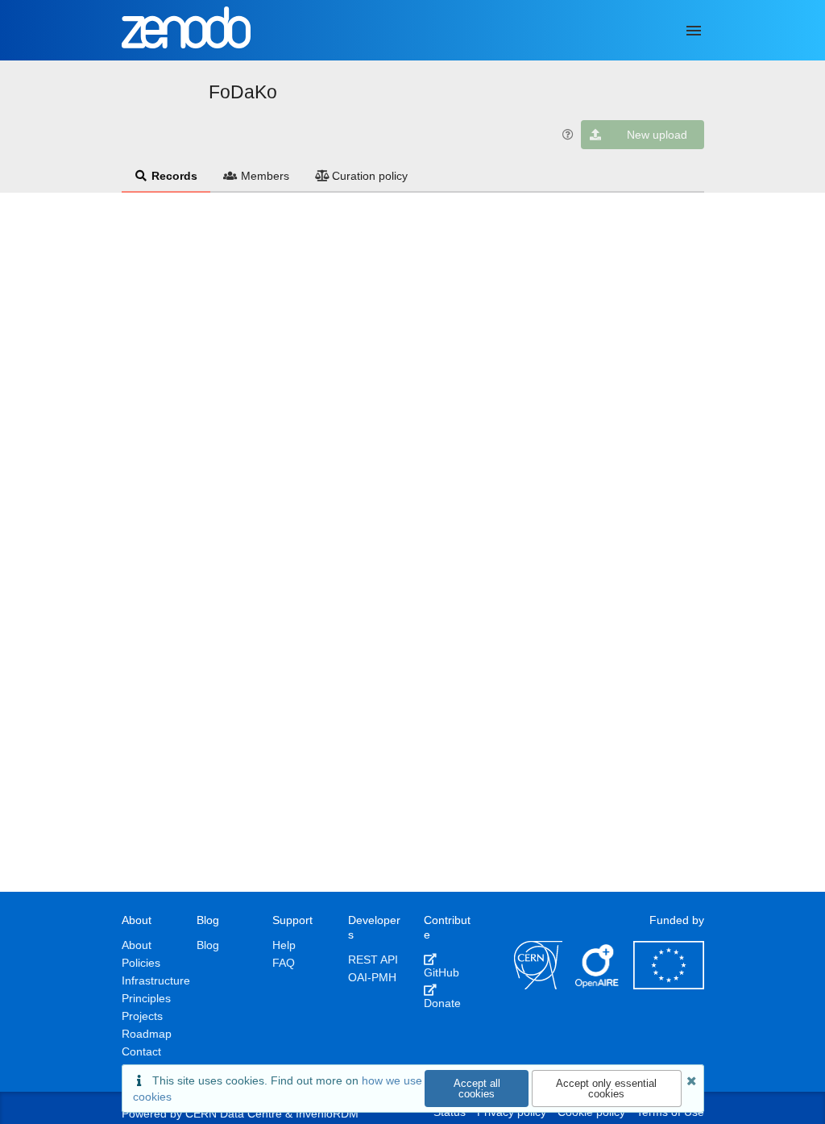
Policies (141, 962)
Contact (141, 1051)
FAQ (283, 962)
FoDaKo (243, 91)
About (136, 945)
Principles (146, 998)
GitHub (441, 972)
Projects (142, 1016)
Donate (442, 1003)
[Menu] (694, 30)
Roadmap (147, 1033)
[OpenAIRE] (598, 985)
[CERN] (538, 985)
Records (174, 175)
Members (265, 175)
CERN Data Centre (233, 1113)
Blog (208, 945)
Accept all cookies (477, 1088)
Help (284, 945)
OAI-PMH (372, 977)
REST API (373, 959)
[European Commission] (668, 985)
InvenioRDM (327, 1113)
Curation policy (370, 175)
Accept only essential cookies (606, 1088)
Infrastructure (156, 980)
